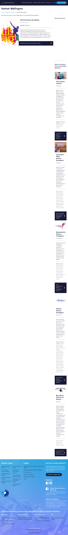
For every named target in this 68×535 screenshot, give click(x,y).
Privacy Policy (27, 472)
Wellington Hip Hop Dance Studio (17, 481)
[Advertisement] (61, 41)
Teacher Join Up (61, 2)
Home (3, 12)
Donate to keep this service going (34, 529)
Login (54, 2)
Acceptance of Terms (29, 476)
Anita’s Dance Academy (60, 310)
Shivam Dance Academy (29, 20)
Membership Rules (28, 474)
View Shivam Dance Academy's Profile (30, 43)
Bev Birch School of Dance (60, 397)
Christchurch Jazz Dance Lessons (16, 472)
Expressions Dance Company (60, 234)
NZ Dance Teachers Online (25, 519)
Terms (25, 479)
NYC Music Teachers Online (42, 520)
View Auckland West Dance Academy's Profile (60, 216)
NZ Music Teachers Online (25, 517)
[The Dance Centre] (61, 75)
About (43, 2)
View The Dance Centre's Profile (58, 136)
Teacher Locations (37, 2)
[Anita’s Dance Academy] (61, 300)
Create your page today (53, 474)
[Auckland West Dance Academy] (61, 147)
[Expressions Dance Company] (61, 225)
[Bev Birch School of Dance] (61, 389)
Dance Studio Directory (27, 2)
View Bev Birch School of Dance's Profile (60, 453)
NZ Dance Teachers (8, 2)
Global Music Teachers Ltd (34, 532)
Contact (48, 2)
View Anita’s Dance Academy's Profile (59, 380)
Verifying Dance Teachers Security (33, 470)
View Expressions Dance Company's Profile (59, 287)
